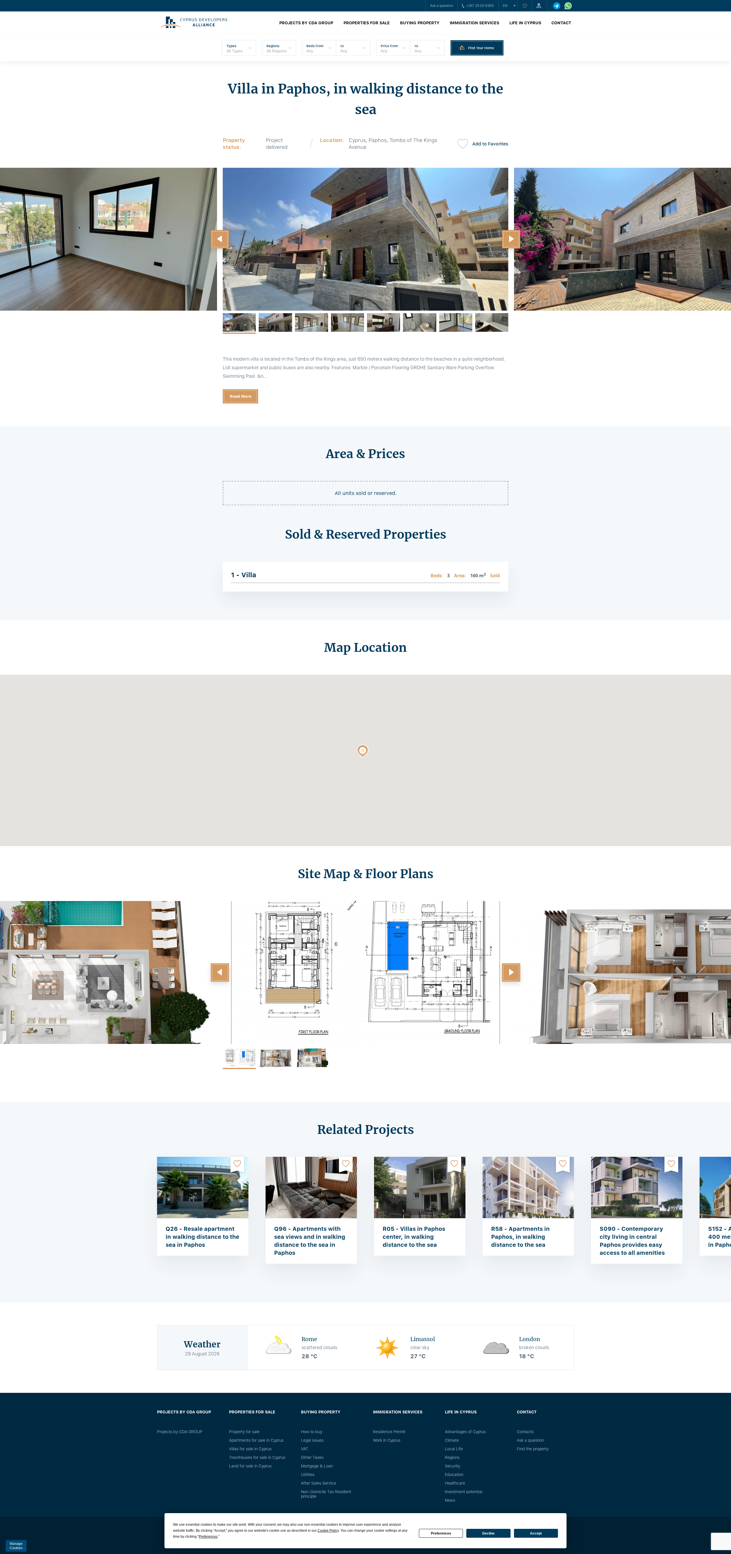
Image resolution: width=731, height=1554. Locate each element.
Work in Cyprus (386, 1440)
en (505, 6)
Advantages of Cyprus (465, 1431)
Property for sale (244, 1431)
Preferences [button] (208, 1537)
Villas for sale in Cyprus (250, 1449)
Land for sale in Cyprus (250, 1466)
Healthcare (455, 1483)
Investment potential (463, 1491)
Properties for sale (367, 23)
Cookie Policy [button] (328, 1531)
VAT (304, 1449)
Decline (488, 1533)
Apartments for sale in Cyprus (256, 1440)
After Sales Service (318, 1483)
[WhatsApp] (568, 5)
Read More (240, 396)
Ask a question (441, 6)
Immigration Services (474, 23)
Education (454, 1474)
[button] (220, 239)
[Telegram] (556, 5)
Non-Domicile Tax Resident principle (326, 1494)
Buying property (419, 23)
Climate (452, 1440)
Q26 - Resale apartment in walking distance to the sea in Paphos (202, 1236)
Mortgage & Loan (317, 1466)
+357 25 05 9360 (480, 6)
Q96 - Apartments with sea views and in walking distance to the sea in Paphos (309, 1240)
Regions (452, 1457)
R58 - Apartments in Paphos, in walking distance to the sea (520, 1236)
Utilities (307, 1474)
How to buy (311, 1431)
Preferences (441, 1533)
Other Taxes (312, 1457)
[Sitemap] (539, 5)
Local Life (454, 1449)
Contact (561, 23)
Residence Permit (389, 1431)
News (450, 1500)
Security (452, 1466)
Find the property (533, 1449)
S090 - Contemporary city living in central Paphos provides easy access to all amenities (632, 1240)
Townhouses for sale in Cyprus (257, 1457)
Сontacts (525, 1431)
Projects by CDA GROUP (306, 23)
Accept (536, 1533)
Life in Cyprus (525, 23)
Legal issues (312, 1440)
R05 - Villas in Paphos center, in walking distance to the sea (414, 1236)
